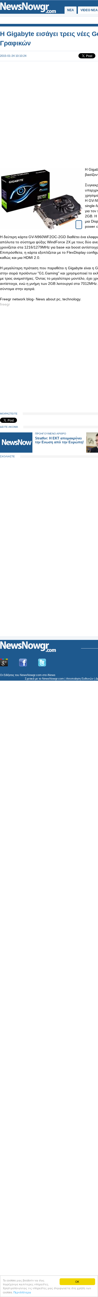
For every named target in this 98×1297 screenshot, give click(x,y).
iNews (51, 675)
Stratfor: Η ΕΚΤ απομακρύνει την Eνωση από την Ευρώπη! (59, 440)
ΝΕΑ (70, 10)
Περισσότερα (22, 1292)
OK (77, 1282)
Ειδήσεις (9, 675)
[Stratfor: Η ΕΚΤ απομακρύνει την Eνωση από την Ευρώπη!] (16, 451)
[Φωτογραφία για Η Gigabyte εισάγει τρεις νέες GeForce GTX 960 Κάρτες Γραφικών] (79, 220)
